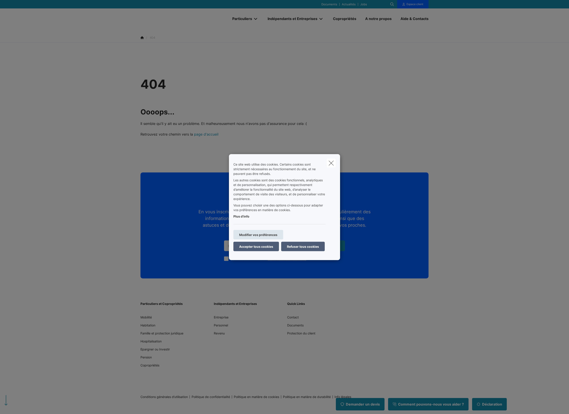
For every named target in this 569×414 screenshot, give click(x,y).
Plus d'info (241, 216)
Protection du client (301, 333)
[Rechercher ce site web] (392, 4)
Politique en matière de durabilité (307, 396)
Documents (329, 4)
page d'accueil (206, 134)
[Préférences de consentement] (17, 405)
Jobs (363, 4)
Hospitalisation (151, 341)
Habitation (147, 325)
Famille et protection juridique (161, 333)
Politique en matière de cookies (256, 396)
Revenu (219, 333)
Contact (293, 317)
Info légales (343, 396)
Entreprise (221, 317)
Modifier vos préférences (258, 234)
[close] (331, 162)
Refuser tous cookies (303, 246)
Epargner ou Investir (155, 349)
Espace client (415, 4)
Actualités (349, 4)
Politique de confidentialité (211, 396)
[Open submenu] (256, 19)
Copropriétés (149, 365)
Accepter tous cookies (256, 246)
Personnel (221, 325)
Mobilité (146, 317)
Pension (146, 357)
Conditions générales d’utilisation (164, 396)
